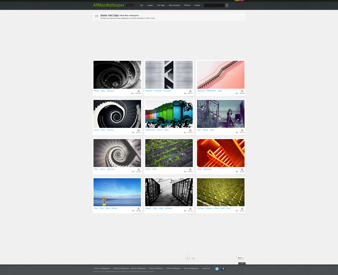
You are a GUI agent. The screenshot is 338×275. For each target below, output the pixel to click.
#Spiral (96, 91)
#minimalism (211, 91)
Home (103, 15)
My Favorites (174, 5)
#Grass (148, 169)
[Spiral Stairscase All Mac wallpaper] (117, 115)
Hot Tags (161, 5)
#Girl (199, 130)
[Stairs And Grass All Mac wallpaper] (169, 154)
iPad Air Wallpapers (173, 268)
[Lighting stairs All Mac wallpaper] (221, 154)
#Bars (166, 130)
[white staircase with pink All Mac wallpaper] (221, 75)
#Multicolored (150, 130)
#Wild (108, 208)
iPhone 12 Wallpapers (102, 268)
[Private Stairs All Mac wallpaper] (117, 193)
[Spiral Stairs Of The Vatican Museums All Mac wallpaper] (117, 75)
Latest (150, 5)
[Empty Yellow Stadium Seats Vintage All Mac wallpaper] (221, 193)
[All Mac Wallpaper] (109, 7)
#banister (149, 91)
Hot (141, 5)
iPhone (187, 5)
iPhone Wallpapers (156, 268)
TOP (242, 264)
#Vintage (200, 208)
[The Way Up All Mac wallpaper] (169, 75)
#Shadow (168, 208)
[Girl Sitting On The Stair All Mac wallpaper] (221, 115)
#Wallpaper (207, 169)
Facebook (223, 269)
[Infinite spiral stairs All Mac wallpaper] (117, 154)
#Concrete (167, 91)
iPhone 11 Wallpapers (121, 268)
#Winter (148, 208)
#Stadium (209, 208)
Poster (197, 5)
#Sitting (205, 130)
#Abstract (110, 130)
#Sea (102, 208)
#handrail (157, 91)
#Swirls (160, 130)
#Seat (216, 208)
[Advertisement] (169, 40)
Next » (240, 258)
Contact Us (206, 268)
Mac (129, 5)
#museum (110, 91)
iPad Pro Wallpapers (191, 268)
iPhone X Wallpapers (138, 268)
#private (115, 208)
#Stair (103, 91)
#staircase (201, 91)
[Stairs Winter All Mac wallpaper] (169, 193)
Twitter (217, 269)
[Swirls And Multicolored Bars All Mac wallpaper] (169, 115)
